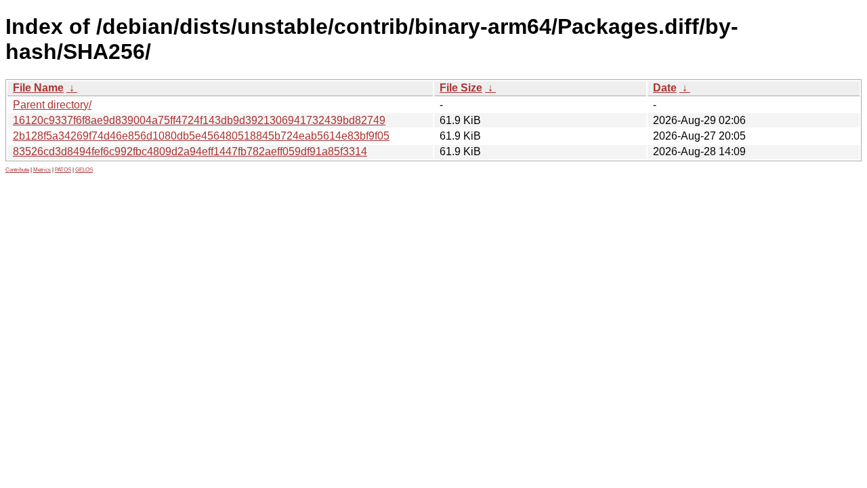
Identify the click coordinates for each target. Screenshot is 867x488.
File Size (461, 88)
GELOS (84, 170)
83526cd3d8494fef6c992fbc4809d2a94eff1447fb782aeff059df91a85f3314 (190, 151)
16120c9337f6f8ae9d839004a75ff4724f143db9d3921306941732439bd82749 (199, 120)
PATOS (63, 170)
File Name (38, 88)
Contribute (17, 170)
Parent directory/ (52, 104)
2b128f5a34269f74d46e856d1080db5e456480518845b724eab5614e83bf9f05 (201, 136)
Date (665, 88)
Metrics (42, 170)
